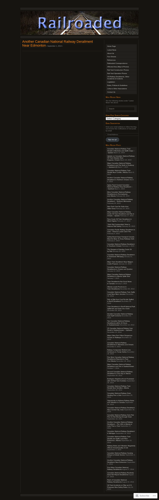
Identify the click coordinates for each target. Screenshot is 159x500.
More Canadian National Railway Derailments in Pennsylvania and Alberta (119, 194)
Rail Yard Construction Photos (118, 70)
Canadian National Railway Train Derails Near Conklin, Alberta (119, 171)
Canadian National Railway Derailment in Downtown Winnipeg (121, 256)
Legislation (111, 82)
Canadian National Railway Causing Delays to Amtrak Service (120, 454)
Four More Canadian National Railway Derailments (117, 468)
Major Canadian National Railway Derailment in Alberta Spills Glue (119, 275)
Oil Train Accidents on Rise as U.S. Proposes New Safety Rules (119, 486)
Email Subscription (113, 123)
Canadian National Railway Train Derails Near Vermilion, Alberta (119, 387)
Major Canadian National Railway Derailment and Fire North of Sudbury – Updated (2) (120, 165)
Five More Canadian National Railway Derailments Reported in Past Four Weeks (120, 359)
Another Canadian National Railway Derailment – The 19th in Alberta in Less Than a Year (120, 424)
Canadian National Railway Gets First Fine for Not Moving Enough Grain (120, 416)
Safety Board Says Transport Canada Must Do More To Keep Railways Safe (120, 238)
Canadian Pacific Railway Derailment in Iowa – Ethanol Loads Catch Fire (121, 231)
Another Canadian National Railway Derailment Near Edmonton (120, 461)
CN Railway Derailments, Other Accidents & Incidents (118, 78)
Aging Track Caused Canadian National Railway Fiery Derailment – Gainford (119, 187)
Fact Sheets (111, 56)
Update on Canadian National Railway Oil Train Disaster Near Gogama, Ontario (121, 158)
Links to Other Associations (117, 88)
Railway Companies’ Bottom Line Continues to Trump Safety (119, 351)
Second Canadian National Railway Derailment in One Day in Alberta (120, 372)
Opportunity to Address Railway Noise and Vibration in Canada (120, 401)
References (111, 60)
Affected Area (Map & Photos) (118, 67)
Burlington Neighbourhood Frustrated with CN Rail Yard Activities (120, 380)
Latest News (111, 50)
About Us (110, 53)
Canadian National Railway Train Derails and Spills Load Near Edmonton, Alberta (119, 438)
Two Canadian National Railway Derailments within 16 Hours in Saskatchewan (118, 323)
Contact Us (111, 92)
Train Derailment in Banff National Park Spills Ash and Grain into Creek (121, 307)
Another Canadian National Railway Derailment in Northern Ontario (120, 178)
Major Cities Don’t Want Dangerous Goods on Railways (119, 336)
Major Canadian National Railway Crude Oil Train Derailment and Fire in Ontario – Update (120, 214)
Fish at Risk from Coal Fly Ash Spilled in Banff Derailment (120, 300)
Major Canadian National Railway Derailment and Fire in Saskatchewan (120, 365)
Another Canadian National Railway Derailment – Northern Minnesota (120, 200)
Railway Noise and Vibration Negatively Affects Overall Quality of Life (121, 447)
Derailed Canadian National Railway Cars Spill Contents (120, 315)
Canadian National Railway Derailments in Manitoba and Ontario (120, 344)
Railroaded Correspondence (117, 63)
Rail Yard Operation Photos (117, 73)
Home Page (111, 46)
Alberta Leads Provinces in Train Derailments (117, 288)
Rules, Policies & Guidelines (117, 85)
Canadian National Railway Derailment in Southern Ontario (121, 245)
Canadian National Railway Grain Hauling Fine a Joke (119, 394)
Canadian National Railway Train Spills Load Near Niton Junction (121, 293)
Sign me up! (112, 139)
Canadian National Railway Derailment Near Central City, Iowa (121, 409)
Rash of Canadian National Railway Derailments (117, 481)
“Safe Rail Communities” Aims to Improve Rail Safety (118, 225)
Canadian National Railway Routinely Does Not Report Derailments (120, 474)
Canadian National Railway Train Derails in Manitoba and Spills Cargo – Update (121, 150)
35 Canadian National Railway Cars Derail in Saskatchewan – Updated (120, 329)
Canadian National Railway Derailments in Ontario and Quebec (120, 268)
